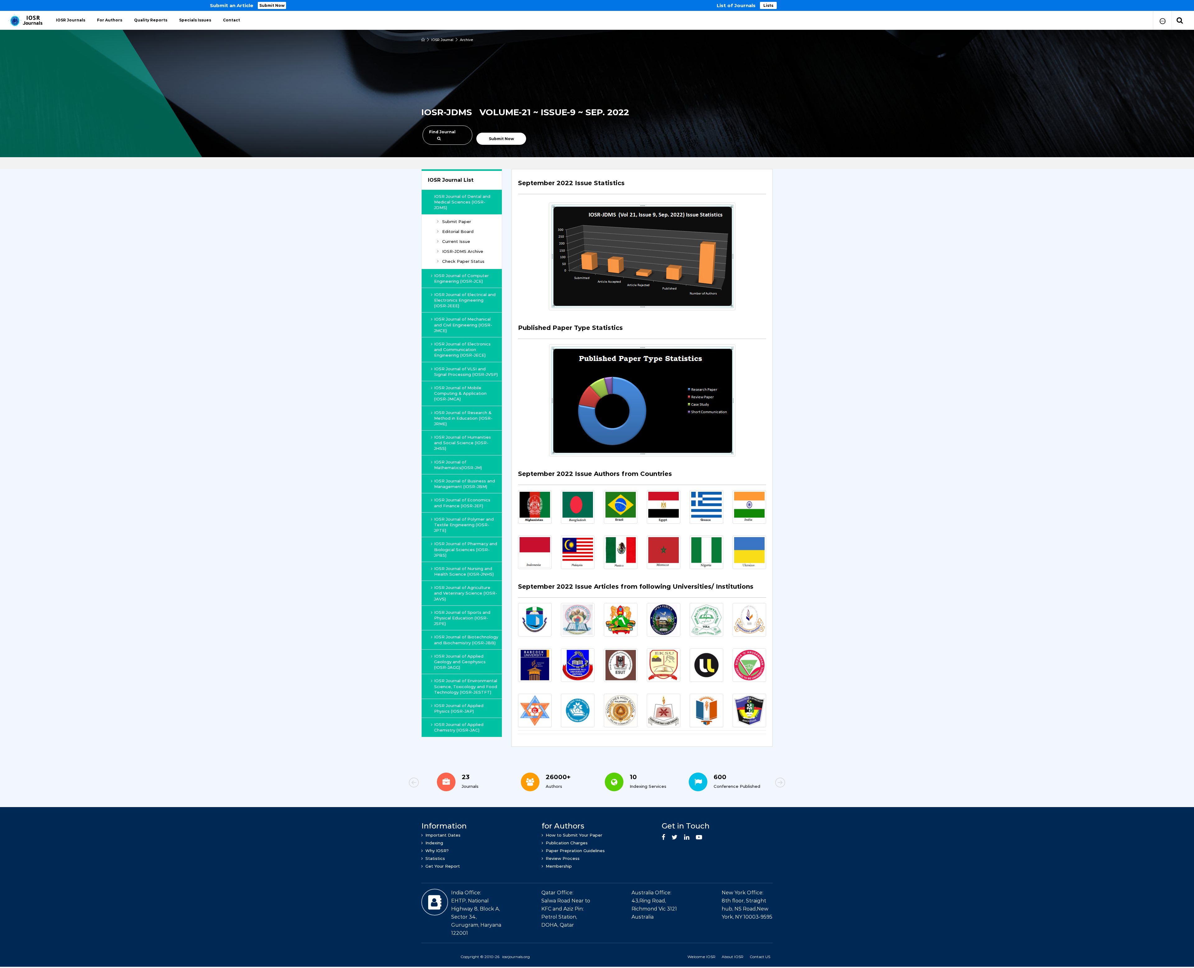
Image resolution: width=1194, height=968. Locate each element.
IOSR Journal (442, 40)
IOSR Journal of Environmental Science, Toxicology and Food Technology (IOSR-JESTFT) (465, 686)
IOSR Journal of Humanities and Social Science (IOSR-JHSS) (462, 443)
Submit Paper (456, 221)
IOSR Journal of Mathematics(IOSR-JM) (458, 464)
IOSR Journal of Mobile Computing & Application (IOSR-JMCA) (460, 393)
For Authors (109, 20)
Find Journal (442, 132)
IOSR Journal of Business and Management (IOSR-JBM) (464, 483)
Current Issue (456, 241)
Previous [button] (435, 783)
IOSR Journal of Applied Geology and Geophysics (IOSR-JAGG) (460, 662)
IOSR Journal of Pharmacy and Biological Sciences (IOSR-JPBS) (465, 549)
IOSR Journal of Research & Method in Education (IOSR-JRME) (463, 418)
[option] (597, 5)
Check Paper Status (463, 261)
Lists (768, 5)
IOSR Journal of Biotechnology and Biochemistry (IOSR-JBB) (466, 639)
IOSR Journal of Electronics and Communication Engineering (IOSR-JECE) (462, 349)
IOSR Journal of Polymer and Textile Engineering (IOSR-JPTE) (464, 525)
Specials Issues (195, 20)
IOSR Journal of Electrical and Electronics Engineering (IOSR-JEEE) (465, 300)
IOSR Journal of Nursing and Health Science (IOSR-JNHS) (464, 571)
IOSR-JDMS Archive (462, 251)
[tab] (642, 186)
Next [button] (758, 783)
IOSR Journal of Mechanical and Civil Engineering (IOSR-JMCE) (463, 325)
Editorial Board (458, 231)
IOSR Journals (70, 20)
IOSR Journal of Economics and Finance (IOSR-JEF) (462, 502)
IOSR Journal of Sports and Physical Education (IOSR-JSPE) (462, 618)
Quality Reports (150, 20)
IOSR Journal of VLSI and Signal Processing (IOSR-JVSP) (466, 371)
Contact (231, 20)
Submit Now (272, 5)
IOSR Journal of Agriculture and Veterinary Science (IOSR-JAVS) (465, 593)
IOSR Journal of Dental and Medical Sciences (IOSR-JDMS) (462, 202)
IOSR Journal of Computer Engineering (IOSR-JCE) (461, 278)
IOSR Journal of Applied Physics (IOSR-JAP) (459, 708)
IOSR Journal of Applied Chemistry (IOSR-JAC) (459, 727)
